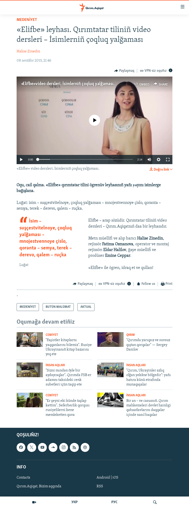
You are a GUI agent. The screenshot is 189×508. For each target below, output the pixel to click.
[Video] (34, 502)
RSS (100, 486)
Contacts (23, 477)
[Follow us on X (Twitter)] (31, 447)
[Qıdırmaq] (155, 502)
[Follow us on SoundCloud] (53, 447)
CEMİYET (52, 335)
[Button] (124, 71)
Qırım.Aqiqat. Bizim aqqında (39, 486)
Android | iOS (107, 477)
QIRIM (130, 335)
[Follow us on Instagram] (63, 447)
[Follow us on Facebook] (21, 447)
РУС (114, 502)
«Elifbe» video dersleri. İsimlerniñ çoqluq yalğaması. (68, 84)
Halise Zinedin (28, 51)
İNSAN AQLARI (55, 365)
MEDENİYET (27, 20)
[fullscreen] (167, 159)
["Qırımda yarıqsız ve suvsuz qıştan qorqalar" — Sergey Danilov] (110, 339)
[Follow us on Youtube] (42, 447)
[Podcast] (85, 447)
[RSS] (74, 447)
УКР (74, 502)
